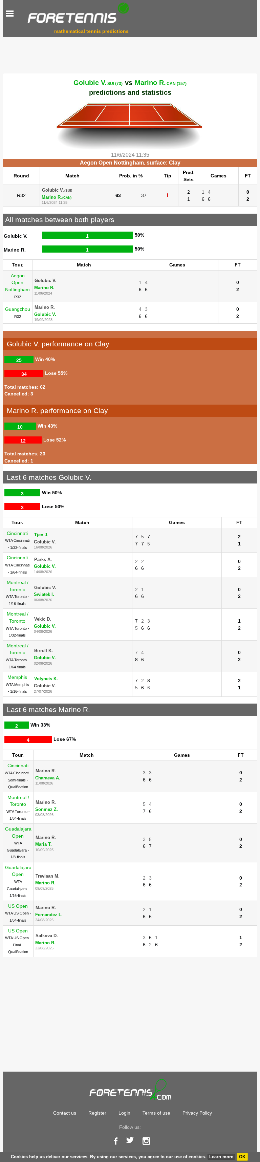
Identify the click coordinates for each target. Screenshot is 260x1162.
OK (242, 1156)
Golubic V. (98, 82)
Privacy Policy (197, 1113)
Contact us (64, 1113)
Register (97, 1113)
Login (124, 1113)
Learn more (221, 1156)
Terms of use (156, 1113)
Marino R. (161, 82)
